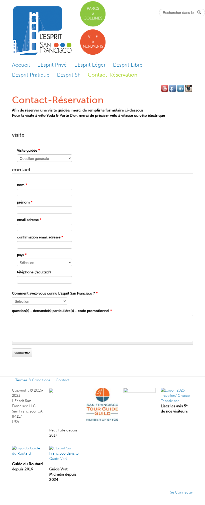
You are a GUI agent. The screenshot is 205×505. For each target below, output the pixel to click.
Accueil (21, 65)
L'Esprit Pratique (31, 75)
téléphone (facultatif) (34, 272)
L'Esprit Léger (90, 65)
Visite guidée (28, 150)
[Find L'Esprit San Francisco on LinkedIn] (181, 88)
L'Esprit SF (68, 75)
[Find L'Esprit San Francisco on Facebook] (173, 88)
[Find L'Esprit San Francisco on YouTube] (165, 88)
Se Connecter (181, 492)
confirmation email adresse (40, 237)
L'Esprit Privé (52, 65)
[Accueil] (42, 31)
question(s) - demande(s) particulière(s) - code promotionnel (62, 311)
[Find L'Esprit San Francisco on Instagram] (189, 88)
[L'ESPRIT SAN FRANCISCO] (61, 390)
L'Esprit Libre (127, 65)
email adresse (29, 220)
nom (22, 185)
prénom (24, 202)
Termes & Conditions (32, 380)
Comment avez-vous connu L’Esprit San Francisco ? (55, 293)
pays (22, 255)
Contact (63, 380)
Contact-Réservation (112, 75)
